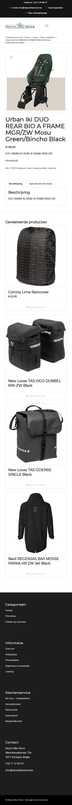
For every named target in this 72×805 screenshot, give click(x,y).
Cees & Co (43, 800)
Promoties (10, 616)
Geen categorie (34, 168)
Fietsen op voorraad (15, 622)
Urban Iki (52, 168)
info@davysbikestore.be (19, 770)
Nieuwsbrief (11, 715)
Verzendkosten (13, 704)
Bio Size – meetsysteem (17, 698)
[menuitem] (47, 25)
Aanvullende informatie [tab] (40, 183)
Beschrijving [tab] (15, 183)
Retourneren (11, 709)
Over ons (9, 648)
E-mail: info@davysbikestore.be (27, 8)
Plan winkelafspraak (37, 13)
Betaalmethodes (13, 721)
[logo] (29, 25)
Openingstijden (55, 8)
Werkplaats (11, 654)
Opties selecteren (37, 307)
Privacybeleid (12, 660)
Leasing (9, 671)
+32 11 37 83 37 (14, 763)
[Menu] (47, 25)
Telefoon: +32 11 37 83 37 (35, 2)
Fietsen (9, 610)
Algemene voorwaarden (17, 666)
